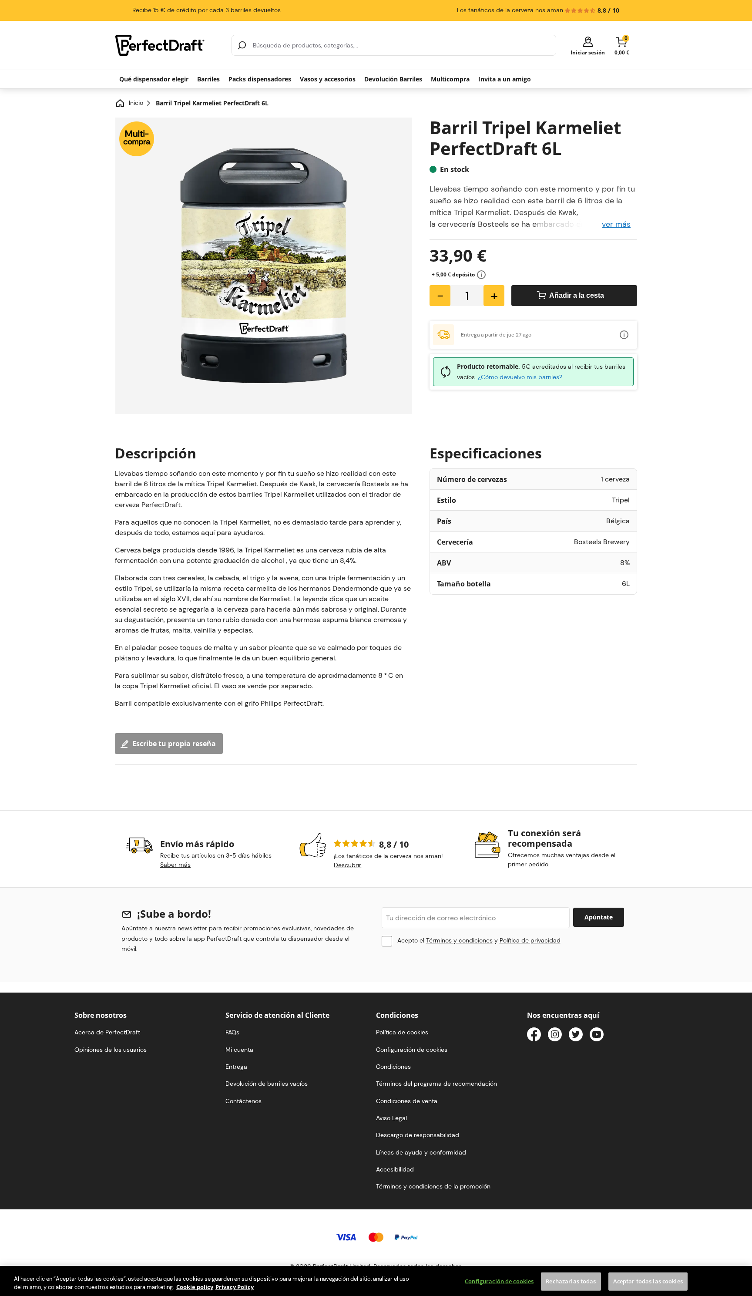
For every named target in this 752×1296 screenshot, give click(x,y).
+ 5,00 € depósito (453, 274)
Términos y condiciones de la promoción (433, 1186)
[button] (588, 45)
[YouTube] (597, 1035)
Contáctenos (243, 1101)
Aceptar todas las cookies (648, 1281)
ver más (616, 224)
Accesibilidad (395, 1169)
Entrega (236, 1066)
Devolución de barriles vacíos (266, 1083)
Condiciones (393, 1066)
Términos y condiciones (459, 940)
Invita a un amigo (504, 79)
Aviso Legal (391, 1118)
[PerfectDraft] (168, 45)
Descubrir (347, 865)
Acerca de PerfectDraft (107, 1032)
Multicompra (450, 79)
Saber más (175, 864)
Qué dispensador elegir (153, 79)
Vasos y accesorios (328, 79)
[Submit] (242, 45)
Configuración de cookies (499, 1281)
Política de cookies (402, 1032)
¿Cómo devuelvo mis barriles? (520, 377)
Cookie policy (194, 1287)
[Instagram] (555, 1035)
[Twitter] (576, 1035)
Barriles (208, 79)
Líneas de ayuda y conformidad (421, 1152)
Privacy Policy (234, 1287)
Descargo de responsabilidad (417, 1135)
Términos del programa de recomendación (436, 1083)
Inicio (136, 103)
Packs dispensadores (259, 79)
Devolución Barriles (393, 79)
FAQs (232, 1032)
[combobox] (394, 45)
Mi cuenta (239, 1050)
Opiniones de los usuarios (110, 1050)
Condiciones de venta (406, 1101)
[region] (376, 1281)
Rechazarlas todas (571, 1281)
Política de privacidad (530, 940)
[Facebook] (534, 1035)
